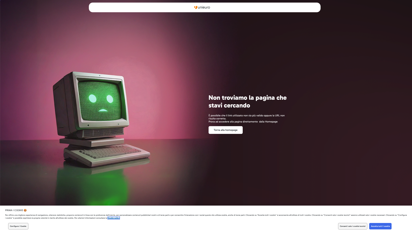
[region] (206, 219)
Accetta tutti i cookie (380, 226)
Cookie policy (114, 218)
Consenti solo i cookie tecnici (353, 226)
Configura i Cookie (18, 226)
